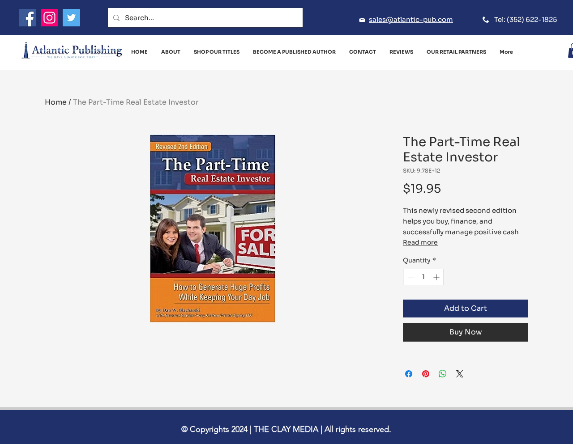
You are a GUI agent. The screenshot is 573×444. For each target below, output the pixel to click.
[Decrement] (409, 277)
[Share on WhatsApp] (442, 373)
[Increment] (437, 277)
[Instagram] (49, 17)
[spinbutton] (423, 277)
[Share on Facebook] (408, 373)
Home (56, 102)
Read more (420, 242)
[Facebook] (27, 17)
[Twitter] (71, 17)
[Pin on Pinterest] (425, 373)
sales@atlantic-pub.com (411, 19)
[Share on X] (459, 373)
